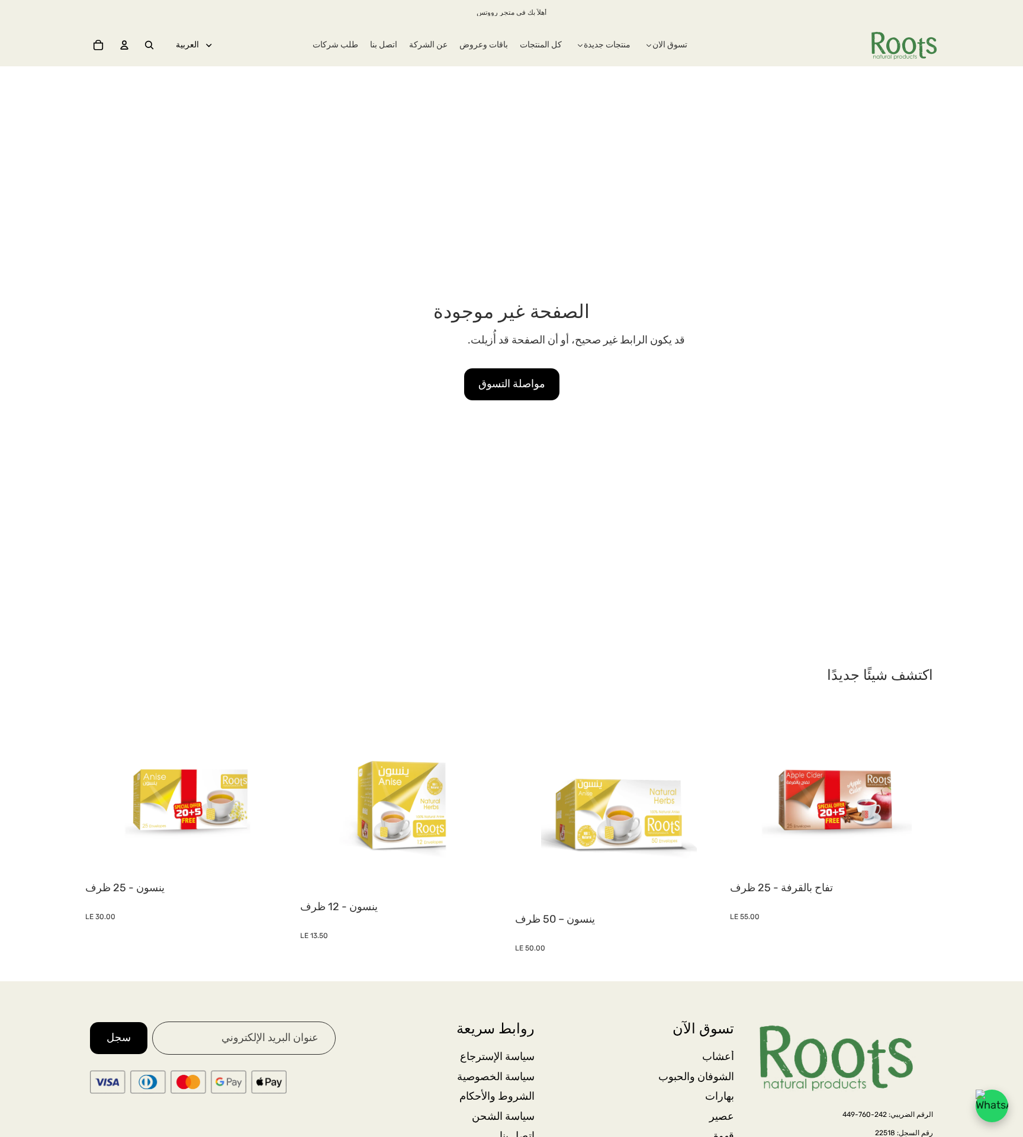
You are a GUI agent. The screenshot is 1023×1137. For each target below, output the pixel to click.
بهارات (719, 1096)
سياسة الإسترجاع (497, 1056)
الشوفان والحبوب (696, 1076)
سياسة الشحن (503, 1115)
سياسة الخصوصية (496, 1076)
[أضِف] (274, 858)
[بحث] (149, 45)
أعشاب (718, 1056)
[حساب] (124, 45)
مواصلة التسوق (511, 383)
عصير (721, 1115)
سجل (119, 1037)
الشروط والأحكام (497, 1096)
